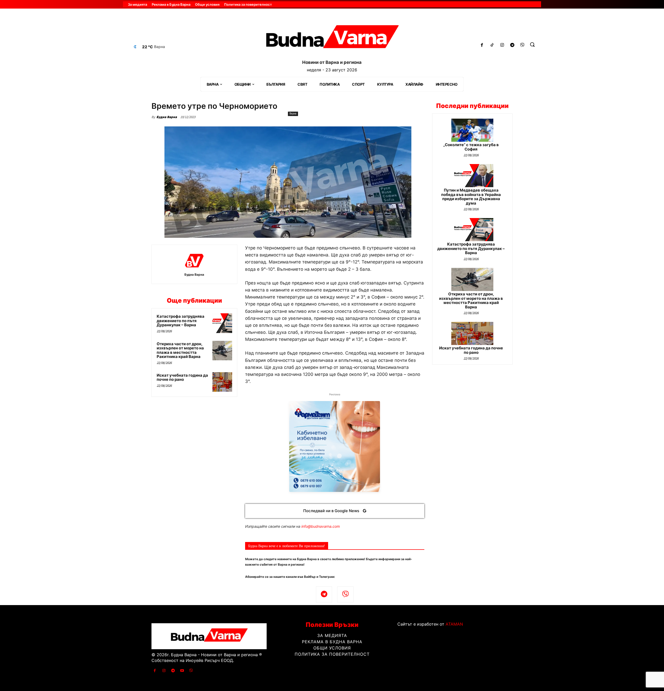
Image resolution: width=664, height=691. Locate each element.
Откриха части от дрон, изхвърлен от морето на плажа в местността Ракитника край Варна (180, 350)
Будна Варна (166, 117)
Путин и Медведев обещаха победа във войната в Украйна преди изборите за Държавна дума (471, 197)
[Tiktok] (492, 45)
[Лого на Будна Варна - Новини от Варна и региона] (332, 38)
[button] (532, 44)
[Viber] (522, 45)
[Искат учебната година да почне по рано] (222, 382)
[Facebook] (482, 45)
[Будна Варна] (194, 260)
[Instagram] (502, 45)
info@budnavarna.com (320, 526)
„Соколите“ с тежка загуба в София (471, 147)
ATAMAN (454, 624)
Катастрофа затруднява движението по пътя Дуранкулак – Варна (180, 320)
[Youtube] (182, 670)
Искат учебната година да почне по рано (182, 377)
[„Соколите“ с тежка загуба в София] (472, 130)
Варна (292, 113)
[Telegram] (512, 45)
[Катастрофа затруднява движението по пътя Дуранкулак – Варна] (222, 323)
